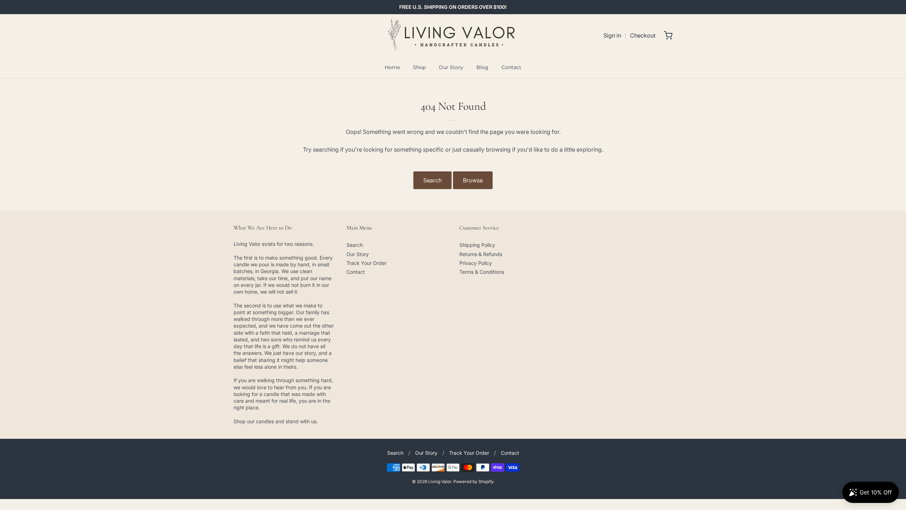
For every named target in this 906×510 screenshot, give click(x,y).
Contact (511, 67)
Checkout (642, 35)
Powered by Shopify (473, 481)
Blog (482, 67)
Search (432, 180)
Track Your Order (366, 263)
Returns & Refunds (480, 254)
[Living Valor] (453, 35)
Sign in (612, 35)
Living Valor (439, 481)
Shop (419, 67)
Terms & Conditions (481, 272)
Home (392, 67)
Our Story (451, 67)
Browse (473, 180)
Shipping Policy (477, 245)
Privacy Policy (475, 263)
